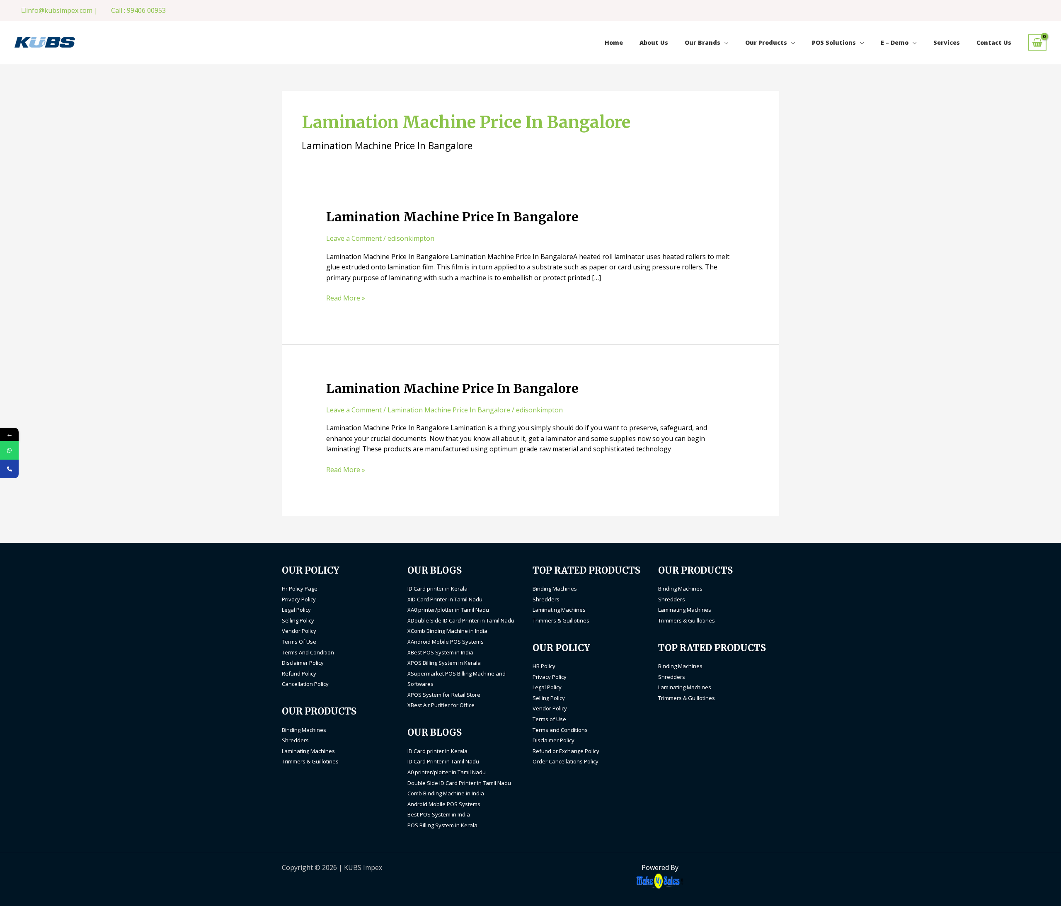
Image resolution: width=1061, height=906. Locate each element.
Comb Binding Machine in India (445, 793)
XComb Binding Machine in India (447, 631)
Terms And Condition (308, 652)
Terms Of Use (299, 641)
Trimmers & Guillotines (310, 761)
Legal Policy (296, 609)
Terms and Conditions (560, 730)
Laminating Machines (308, 751)
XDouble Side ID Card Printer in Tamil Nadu (460, 620)
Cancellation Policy (305, 684)
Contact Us (993, 42)
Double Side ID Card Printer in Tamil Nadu (459, 783)
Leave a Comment (354, 238)
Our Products (766, 42)
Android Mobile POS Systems (443, 804)
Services (946, 42)
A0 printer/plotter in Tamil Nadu (446, 772)
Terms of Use (549, 719)
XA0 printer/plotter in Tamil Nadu (448, 609)
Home (614, 42)
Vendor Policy (299, 631)
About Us (654, 42)
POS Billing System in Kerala (442, 825)
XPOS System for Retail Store (443, 694)
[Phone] (9, 469)
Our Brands (702, 42)
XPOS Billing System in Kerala (444, 662)
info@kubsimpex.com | (62, 10)
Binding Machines (304, 730)
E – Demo (894, 42)
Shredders (295, 740)
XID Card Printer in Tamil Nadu (444, 599)
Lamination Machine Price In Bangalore (452, 217)
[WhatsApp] (9, 450)
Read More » (345, 298)
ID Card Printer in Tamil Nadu (443, 761)
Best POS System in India (438, 814)
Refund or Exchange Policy (566, 751)
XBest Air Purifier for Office (441, 705)
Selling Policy (298, 620)
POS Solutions (834, 42)
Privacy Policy (299, 599)
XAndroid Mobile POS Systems (445, 641)
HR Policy (544, 666)
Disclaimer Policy (303, 662)
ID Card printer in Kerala (437, 588)
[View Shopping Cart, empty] (1037, 42)
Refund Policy (299, 673)
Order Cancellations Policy (565, 761)
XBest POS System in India (440, 652)
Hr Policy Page (299, 588)
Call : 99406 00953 (138, 10)
